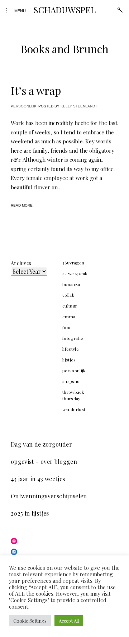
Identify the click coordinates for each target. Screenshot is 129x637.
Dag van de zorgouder (41, 444)
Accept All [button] (69, 621)
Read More (22, 205)
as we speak (74, 273)
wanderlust (74, 409)
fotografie (72, 338)
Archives (21, 263)
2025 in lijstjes (30, 513)
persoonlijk (24, 106)
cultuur (69, 306)
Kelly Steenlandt (79, 106)
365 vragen (73, 263)
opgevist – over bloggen (44, 461)
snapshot (71, 381)
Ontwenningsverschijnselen (49, 496)
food (67, 327)
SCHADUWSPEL (64, 9)
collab (68, 295)
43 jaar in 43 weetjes (38, 479)
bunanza (71, 284)
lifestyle (70, 349)
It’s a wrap (36, 90)
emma (68, 316)
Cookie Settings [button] (30, 621)
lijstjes (69, 360)
